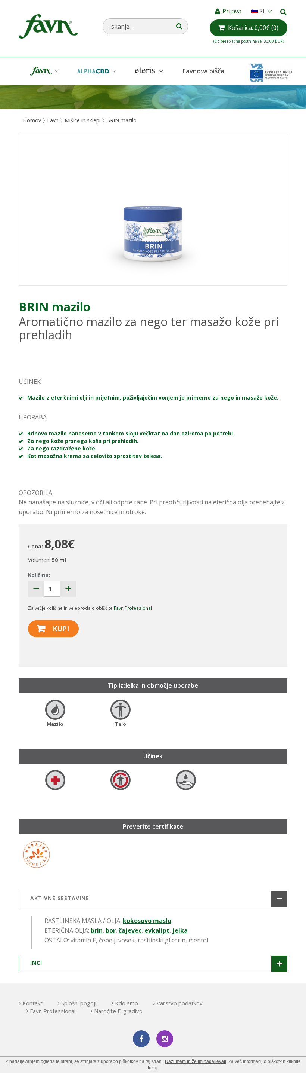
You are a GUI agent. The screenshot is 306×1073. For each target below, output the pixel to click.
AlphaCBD (96, 71)
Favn (43, 71)
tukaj (152, 1067)
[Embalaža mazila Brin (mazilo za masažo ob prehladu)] (153, 210)
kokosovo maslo (147, 921)
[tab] (153, 899)
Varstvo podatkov (180, 1003)
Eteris (148, 71)
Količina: (39, 574)
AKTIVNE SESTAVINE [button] (59, 898)
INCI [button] (36, 962)
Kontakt (32, 1003)
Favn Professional (133, 608)
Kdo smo (126, 1003)
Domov (32, 120)
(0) (253, 28)
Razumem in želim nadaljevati (195, 1061)
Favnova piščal (204, 71)
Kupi (61, 628)
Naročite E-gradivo (118, 1011)
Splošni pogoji (78, 1003)
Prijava (232, 11)
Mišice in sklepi (82, 120)
